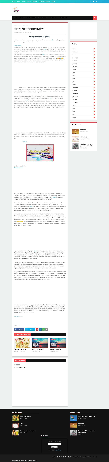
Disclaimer (34, 1)
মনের (45, 49)
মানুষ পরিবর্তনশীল (83, 129)
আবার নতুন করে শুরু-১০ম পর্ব (37, 349)
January (84, 63)
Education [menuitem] (53, 18)
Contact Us (64, 456)
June (84, 78)
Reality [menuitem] (22, 18)
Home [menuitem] (15, 18)
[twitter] (93, 1)
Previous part (17, 45)
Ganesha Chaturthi (20, 349)
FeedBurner (58, 450)
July (84, 81)
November (84, 57)
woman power (18, 32)
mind (31, 206)
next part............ (18, 316)
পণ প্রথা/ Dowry (83, 137)
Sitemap (53, 1)
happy (54, 197)
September (84, 52)
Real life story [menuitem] (31, 18)
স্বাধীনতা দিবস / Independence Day (86, 416)
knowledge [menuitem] (63, 18)
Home (13, 1)
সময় (43, 54)
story (19, 25)
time (35, 251)
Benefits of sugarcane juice (28, 430)
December (84, 60)
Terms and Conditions (44, 1)
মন (50, 98)
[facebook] (91, 1)
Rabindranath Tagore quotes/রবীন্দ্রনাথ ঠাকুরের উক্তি (86, 145)
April (84, 72)
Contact (23, 1)
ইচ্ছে (27, 100)
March (84, 69)
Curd (21, 423)
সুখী (52, 40)
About (18, 1)
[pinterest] (96, 1)
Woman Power (24, 460)
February (84, 66)
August (84, 49)
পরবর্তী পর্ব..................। (28, 141)
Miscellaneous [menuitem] (42, 18)
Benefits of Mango (25, 416)
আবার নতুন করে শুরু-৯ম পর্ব (55, 349)
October (84, 54)
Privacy (29, 1)
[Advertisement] (40, 75)
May (84, 75)
